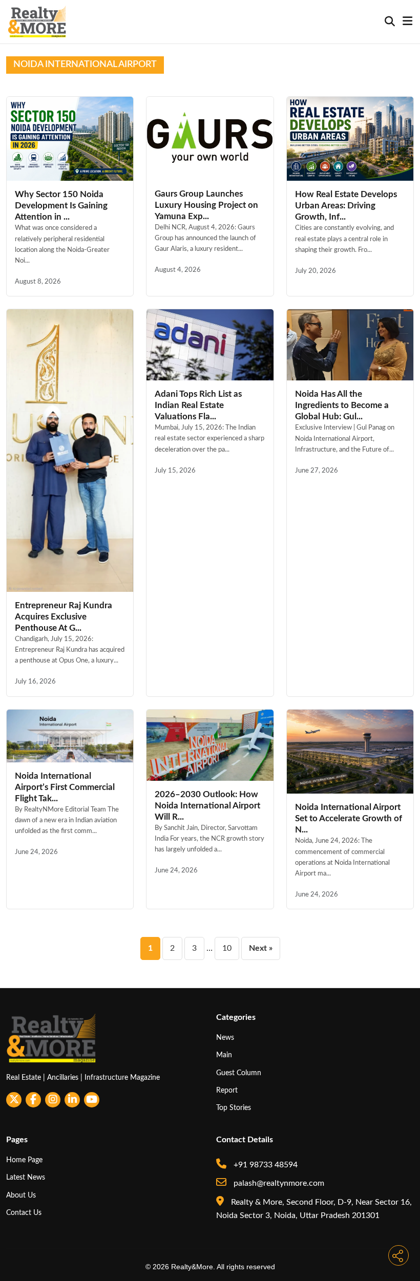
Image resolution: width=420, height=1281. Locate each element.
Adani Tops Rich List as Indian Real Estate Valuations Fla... (198, 405)
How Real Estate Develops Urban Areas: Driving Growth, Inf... (346, 205)
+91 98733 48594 (265, 1165)
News (225, 1037)
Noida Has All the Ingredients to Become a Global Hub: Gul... (342, 405)
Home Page (24, 1160)
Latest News (25, 1177)
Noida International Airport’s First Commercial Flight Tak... (65, 787)
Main (224, 1055)
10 (227, 948)
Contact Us (23, 1212)
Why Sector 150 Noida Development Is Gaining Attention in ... (61, 205)
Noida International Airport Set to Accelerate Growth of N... (348, 818)
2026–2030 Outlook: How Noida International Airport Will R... (207, 805)
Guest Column (238, 1073)
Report (227, 1090)
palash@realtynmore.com (278, 1183)
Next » (260, 948)
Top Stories (233, 1108)
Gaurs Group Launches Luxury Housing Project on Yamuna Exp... (206, 205)
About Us (21, 1195)
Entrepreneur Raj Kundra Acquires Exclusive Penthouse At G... (63, 616)
